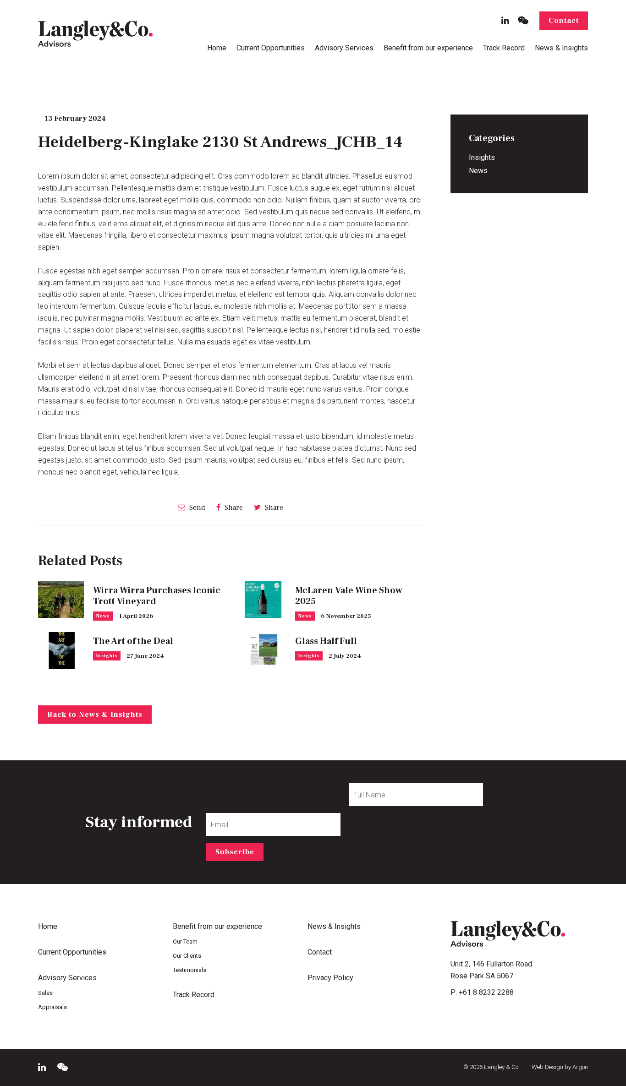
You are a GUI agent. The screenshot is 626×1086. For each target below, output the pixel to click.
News (103, 616)
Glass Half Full (326, 641)
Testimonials (189, 969)
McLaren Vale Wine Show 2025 (348, 595)
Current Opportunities (270, 48)
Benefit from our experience (428, 48)
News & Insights (561, 48)
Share (233, 507)
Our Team (185, 941)
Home (216, 48)
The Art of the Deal (133, 641)
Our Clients (187, 955)
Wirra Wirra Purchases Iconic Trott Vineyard (156, 595)
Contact (564, 20)
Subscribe (234, 852)
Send (196, 507)
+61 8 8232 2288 (486, 992)
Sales (45, 992)
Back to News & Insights (95, 714)
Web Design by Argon (560, 1067)
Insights (106, 656)
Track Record (504, 48)
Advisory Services (344, 48)
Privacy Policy (330, 977)
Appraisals (52, 1007)
